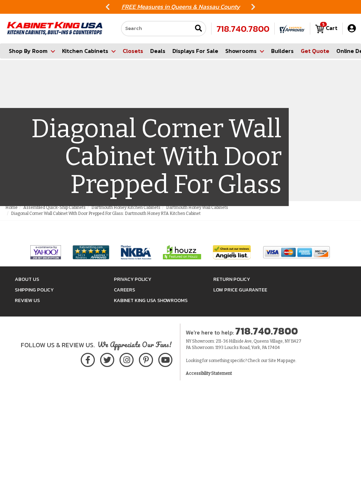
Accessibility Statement (209, 373)
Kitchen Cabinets (85, 51)
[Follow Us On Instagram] (126, 358)
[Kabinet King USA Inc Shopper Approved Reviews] (292, 28)
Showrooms (241, 51)
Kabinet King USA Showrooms (151, 300)
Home (11, 207)
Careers (124, 290)
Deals (157, 51)
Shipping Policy (34, 290)
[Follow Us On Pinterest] (145, 358)
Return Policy (231, 279)
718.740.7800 (242, 28)
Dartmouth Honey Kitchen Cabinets (125, 207)
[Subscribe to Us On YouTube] (165, 358)
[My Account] (352, 28)
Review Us (27, 300)
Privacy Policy (132, 279)
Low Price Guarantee (240, 290)
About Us (27, 279)
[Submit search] (198, 29)
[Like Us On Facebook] (88, 358)
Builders (282, 51)
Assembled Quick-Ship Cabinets (54, 207)
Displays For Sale (195, 51)
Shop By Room (28, 51)
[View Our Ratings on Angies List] (232, 252)
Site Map (276, 360)
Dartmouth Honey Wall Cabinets (197, 207)
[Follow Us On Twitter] (107, 358)
